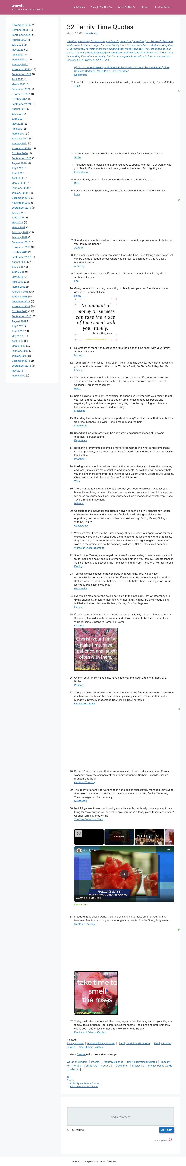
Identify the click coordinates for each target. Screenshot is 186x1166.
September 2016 (21, 365)
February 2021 (20, 138)
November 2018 (21, 247)
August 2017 (19, 321)
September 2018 (21, 257)
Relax (77, 388)
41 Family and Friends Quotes (84, 1083)
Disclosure (138, 1065)
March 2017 (18, 346)
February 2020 (20, 187)
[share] (168, 849)
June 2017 (18, 331)
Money (78, 355)
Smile (77, 157)
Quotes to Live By (84, 703)
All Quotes (79, 7)
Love (77, 194)
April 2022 (18, 79)
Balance (79, 503)
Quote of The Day (84, 782)
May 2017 (17, 336)
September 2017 (21, 316)
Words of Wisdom (77, 1061)
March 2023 (19, 59)
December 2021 (21, 89)
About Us (106, 1065)
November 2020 (21, 148)
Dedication (80, 74)
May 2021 (17, 123)
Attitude (79, 247)
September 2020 (21, 158)
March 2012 (18, 375)
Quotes (81, 1054)
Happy (78, 607)
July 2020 (17, 168)
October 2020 (20, 153)
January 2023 (20, 64)
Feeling (78, 566)
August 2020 (19, 163)
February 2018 (20, 291)
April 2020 (18, 178)
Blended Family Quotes (101, 1043)
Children (79, 625)
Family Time (90, 850)
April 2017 (17, 341)
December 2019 (21, 197)
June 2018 (18, 271)
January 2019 (19, 237)
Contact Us (90, 1065)
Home (77, 295)
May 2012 (17, 370)
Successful (80, 800)
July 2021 (17, 113)
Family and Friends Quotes (90, 1032)
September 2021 (21, 104)
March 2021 (18, 133)
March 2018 (18, 286)
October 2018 (19, 252)
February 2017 (20, 350)
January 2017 (19, 355)
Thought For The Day (101, 7)
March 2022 (19, 84)
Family (78, 370)
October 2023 (20, 29)
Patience (79, 685)
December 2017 (21, 301)
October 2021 (19, 99)
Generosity (80, 588)
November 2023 (21, 25)
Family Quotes (75, 1043)
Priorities (79, 459)
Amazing (79, 266)
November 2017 (21, 306)
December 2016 (21, 360)
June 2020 (18, 173)
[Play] (149, 837)
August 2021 (19, 108)
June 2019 (18, 217)
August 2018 (19, 262)
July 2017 (17, 326)
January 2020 (20, 192)
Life (76, 280)
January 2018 (19, 296)
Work (77, 481)
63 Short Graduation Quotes (84, 1086)
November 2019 (21, 202)
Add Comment (166, 1130)
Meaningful (80, 425)
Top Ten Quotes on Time (88, 819)
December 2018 (21, 242)
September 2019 (21, 207)
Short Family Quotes (91, 1047)
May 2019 (17, 222)
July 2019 (17, 212)
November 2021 (21, 94)
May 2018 (17, 276)
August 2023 (19, 39)
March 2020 (19, 183)
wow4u (18, 5)
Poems (145, 7)
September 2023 (21, 34)
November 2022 (21, 69)
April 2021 (17, 128)
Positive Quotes (163, 7)
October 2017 (19, 311)
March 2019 (18, 227)
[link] (79, 850)
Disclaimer (122, 1065)
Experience (80, 440)
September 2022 (21, 74)
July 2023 (17, 44)
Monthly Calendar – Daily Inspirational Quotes (130, 1061)
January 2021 (19, 143)
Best (76, 183)
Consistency (81, 525)
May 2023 (17, 49)
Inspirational (81, 172)
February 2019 (20, 232)
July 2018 (17, 267)
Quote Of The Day (127, 7)
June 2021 (18, 118)
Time (77, 85)
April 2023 (18, 54)
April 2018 (17, 281)
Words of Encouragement (89, 547)
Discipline (79, 410)
